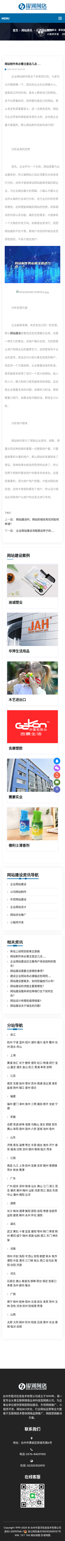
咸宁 (19, 1235)
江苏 (13, 1075)
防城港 (32, 1306)
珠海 (27, 1186)
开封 (15, 1256)
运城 (19, 1326)
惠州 (19, 1190)
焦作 (54, 1256)
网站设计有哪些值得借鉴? (25, 1000)
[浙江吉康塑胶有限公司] (32, 726)
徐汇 (15, 1063)
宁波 (15, 1042)
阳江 (43, 1190)
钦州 (25, 1306)
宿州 (21, 1129)
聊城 (37, 1149)
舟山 (19, 1046)
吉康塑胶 (16, 748)
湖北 (13, 1223)
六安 (33, 1129)
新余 (15, 1169)
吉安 (39, 1165)
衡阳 (27, 1211)
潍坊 (45, 1145)
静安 (27, 1063)
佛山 (39, 1186)
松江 (31, 1067)
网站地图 (35, 1535)
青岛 (15, 1145)
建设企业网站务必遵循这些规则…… (30, 976)
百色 (13, 1306)
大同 (15, 1322)
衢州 (51, 1042)
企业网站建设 (18, 884)
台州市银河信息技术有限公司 (45, 1527)
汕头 (33, 1186)
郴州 (21, 1215)
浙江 (13, 1034)
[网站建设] (32, 6)
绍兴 (27, 1042)
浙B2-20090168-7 (14, 1531)
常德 (45, 1211)
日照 (19, 1149)
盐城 (9, 1087)
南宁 (9, 1301)
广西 (13, 1294)
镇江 (21, 1087)
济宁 (51, 1145)
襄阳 (33, 1231)
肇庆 (13, 1190)
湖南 (13, 1203)
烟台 (39, 1145)
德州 (31, 1149)
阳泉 (33, 1322)
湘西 (39, 1215)
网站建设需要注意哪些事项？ (27, 971)
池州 (45, 1129)
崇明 (49, 1067)
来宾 (45, 1301)
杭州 (9, 1042)
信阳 (13, 1265)
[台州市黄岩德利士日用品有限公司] (32, 823)
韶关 (15, 1186)
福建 (13, 1096)
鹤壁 (42, 1256)
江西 (13, 1158)
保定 (45, 1281)
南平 (45, 1104)
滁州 (27, 1129)
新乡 (48, 1256)
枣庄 (27, 1145)
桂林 (21, 1301)
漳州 (21, 1104)
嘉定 (13, 1067)
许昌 (15, 1260)
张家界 (53, 1211)
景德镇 (53, 1165)
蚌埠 (21, 1124)
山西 (13, 1314)
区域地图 (45, 1535)
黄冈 (13, 1235)
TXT (22, 1535)
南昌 (9, 1165)
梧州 (27, 1301)
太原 (9, 1322)
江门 (45, 1186)
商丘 (36, 1260)
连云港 (47, 1083)
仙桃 (37, 1235)
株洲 (15, 1211)
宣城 (39, 1129)
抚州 (27, 1165)
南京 (9, 1083)
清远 (49, 1190)
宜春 (33, 1165)
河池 (19, 1306)
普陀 (33, 1063)
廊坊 (21, 1285)
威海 (13, 1149)
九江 (15, 1165)
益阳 (9, 1215)
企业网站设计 (18, 907)
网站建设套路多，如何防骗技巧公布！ (33, 981)
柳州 (15, 1301)
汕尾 (31, 1190)
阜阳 (15, 1129)
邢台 (39, 1281)
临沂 (43, 1149)
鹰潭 (21, 1169)
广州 (9, 1186)
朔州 (21, 1322)
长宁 (21, 1063)
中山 (9, 1194)
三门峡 (29, 1260)
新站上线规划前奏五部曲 (25, 951)
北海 (33, 1301)
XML (17, 1535)
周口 (42, 1260)
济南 (9, 1145)
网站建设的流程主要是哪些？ (27, 986)
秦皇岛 (26, 1281)
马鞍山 (35, 1124)
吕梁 (39, 1322)
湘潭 (21, 1211)
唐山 (18, 1281)
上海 (13, 1055)
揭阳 (21, 1194)
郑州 (9, 1256)
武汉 (9, 1231)
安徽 (13, 1116)
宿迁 (33, 1087)
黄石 (15, 1231)
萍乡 (9, 1169)
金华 (45, 1042)
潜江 (43, 1235)
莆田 (39, 1104)
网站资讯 (26, 30)
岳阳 (39, 1211)
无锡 (15, 1083)
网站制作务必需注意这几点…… (28, 956)
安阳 (36, 1256)
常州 (27, 1083)
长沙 (9, 1211)
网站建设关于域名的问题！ (26, 1005)
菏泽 (49, 1149)
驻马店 (50, 1260)
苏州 (33, 1083)
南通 (39, 1083)
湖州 (33, 1042)
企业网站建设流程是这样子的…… (35, 530)
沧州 (15, 1285)
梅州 (25, 1190)
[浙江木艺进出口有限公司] (32, 678)
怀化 (33, 1215)
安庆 (54, 1124)
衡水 (27, 1285)
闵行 (51, 1063)
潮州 (15, 1194)
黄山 (9, 1129)
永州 (27, 1215)
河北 (13, 1273)
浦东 (19, 1067)
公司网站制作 (44, 30)
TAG (28, 1535)
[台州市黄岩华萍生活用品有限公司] (32, 629)
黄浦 (9, 1063)
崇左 (39, 1301)
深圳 (21, 1186)
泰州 (27, 1087)
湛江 (51, 1186)
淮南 (27, 1124)
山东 (13, 1137)
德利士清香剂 (19, 845)
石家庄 (11, 1281)
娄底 (15, 1215)
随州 (25, 1235)
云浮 (27, 1194)
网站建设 (15, 333)
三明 (33, 1104)
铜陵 (48, 1124)
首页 (15, 30)
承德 (9, 1285)
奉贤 (43, 1067)
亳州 (51, 1129)
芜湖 (15, 1124)
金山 (25, 1067)
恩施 (31, 1235)
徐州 (21, 1083)
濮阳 (9, 1260)
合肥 (9, 1124)
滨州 (25, 1149)
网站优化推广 (18, 914)
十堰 (21, 1231)
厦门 (15, 1104)
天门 (49, 1235)
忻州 (27, 1322)
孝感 (51, 1231)
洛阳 (21, 1256)
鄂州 (39, 1231)
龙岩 (51, 1104)
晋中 (45, 1322)
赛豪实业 (16, 797)
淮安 (54, 1083)
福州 (9, 1104)
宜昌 (27, 1231)
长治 (51, 1322)
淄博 (21, 1145)
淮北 (42, 1124)
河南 (13, 1248)
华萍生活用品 (19, 651)
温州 (21, 1042)
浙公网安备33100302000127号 (44, 1531)
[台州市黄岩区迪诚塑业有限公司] (32, 580)
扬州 (15, 1087)
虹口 (39, 1063)
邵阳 (33, 1211)
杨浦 (45, 1063)
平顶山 (29, 1256)
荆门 (45, 1231)
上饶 (21, 1165)
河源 (37, 1190)
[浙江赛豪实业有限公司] (32, 775)
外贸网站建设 (18, 899)
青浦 (37, 1067)
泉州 (27, 1104)
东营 (33, 1145)
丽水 (13, 1046)
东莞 (55, 1190)
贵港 (39, 1306)
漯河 (21, 1260)
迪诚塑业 (16, 602)
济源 (19, 1265)
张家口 (52, 1281)
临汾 (13, 1326)
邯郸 (33, 1281)
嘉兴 (39, 1042)
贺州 (51, 1301)
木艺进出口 (17, 700)
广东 (13, 1178)
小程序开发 (17, 922)
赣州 (45, 1165)
